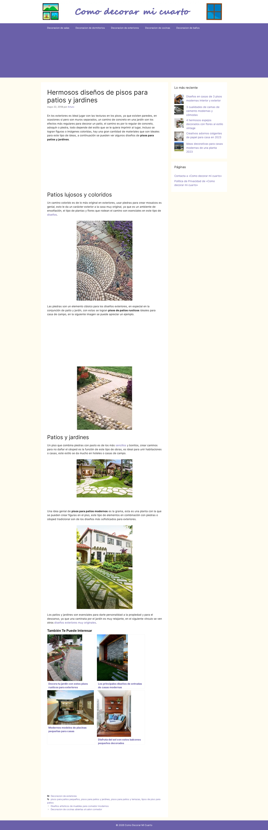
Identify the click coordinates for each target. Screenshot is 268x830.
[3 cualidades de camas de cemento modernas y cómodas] (179, 110)
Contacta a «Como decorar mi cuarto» (198, 175)
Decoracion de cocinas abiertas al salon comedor (76, 809)
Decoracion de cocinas (157, 27)
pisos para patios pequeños (65, 799)
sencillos (121, 445)
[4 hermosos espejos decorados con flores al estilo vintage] (179, 123)
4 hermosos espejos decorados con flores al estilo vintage (204, 124)
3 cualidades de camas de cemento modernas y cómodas (202, 110)
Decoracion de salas (58, 27)
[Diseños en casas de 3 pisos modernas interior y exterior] (179, 100)
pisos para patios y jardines (95, 799)
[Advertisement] (134, 56)
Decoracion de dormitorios (90, 27)
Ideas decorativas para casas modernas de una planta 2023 (204, 147)
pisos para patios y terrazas (125, 799)
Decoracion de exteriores (125, 27)
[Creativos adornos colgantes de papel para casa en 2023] (179, 137)
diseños (52, 214)
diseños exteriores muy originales (75, 622)
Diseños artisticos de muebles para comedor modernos (80, 806)
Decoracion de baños (188, 27)
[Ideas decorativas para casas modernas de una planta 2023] (179, 147)
